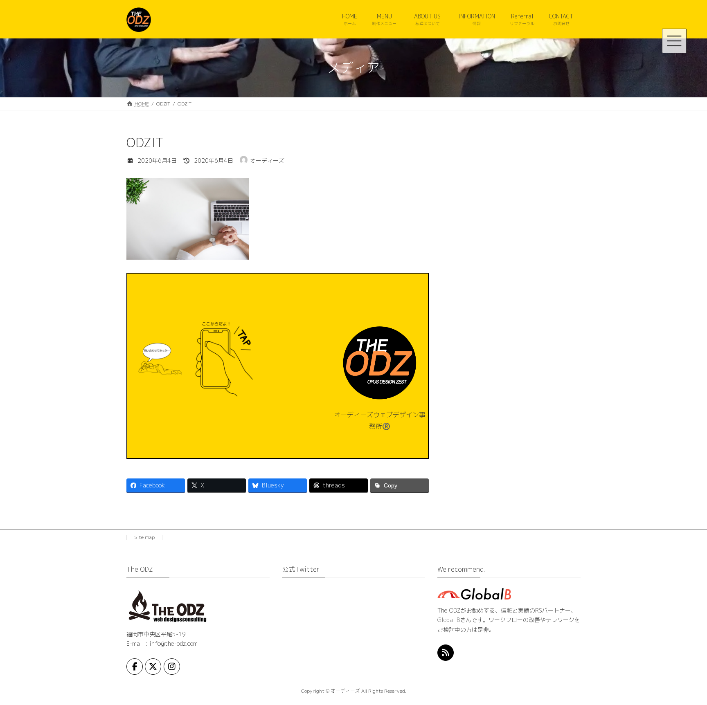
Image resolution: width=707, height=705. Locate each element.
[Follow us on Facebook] (134, 666)
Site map (144, 537)
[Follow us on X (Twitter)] (153, 666)
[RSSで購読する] (445, 652)
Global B (448, 620)
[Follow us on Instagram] (172, 666)
